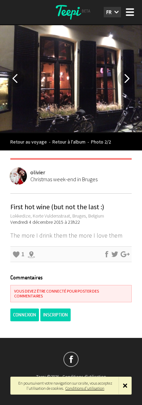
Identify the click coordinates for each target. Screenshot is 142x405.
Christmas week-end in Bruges (64, 179)
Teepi (71, 12)
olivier (37, 172)
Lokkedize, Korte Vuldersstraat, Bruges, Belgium (57, 216)
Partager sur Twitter (114, 254)
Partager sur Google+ (125, 254)
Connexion (24, 315)
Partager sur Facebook (106, 254)
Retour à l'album (68, 142)
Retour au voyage (28, 142)
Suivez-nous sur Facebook (71, 359)
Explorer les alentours (31, 254)
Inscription (55, 315)
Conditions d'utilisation (84, 388)
